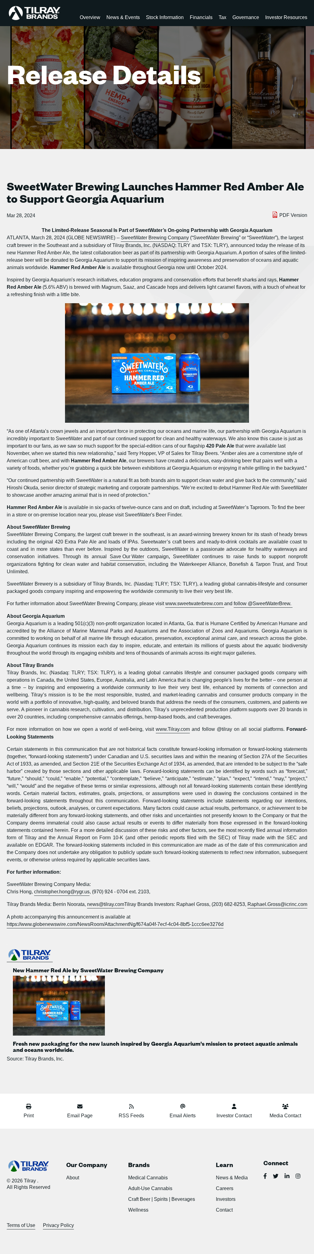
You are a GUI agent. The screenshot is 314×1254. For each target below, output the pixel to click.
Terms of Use (21, 1225)
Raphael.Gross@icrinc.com (277, 904)
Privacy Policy (58, 1225)
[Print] (29, 1107)
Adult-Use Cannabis (150, 1188)
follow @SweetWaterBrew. (263, 603)
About (72, 1177)
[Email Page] (80, 1107)
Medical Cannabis (148, 1177)
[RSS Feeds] (131, 1107)
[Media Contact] (285, 1107)
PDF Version (293, 215)
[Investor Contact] (234, 1107)
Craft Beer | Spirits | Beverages (161, 1199)
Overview (90, 17)
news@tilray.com (105, 904)
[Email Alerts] (183, 1107)
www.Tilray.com (173, 729)
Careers (224, 1188)
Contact (224, 1210)
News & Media (232, 1177)
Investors (226, 1199)
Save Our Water (127, 556)
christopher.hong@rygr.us (62, 891)
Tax (222, 17)
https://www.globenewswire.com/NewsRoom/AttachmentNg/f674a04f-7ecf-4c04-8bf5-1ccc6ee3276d (115, 924)
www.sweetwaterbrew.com (194, 603)
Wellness (138, 1210)
